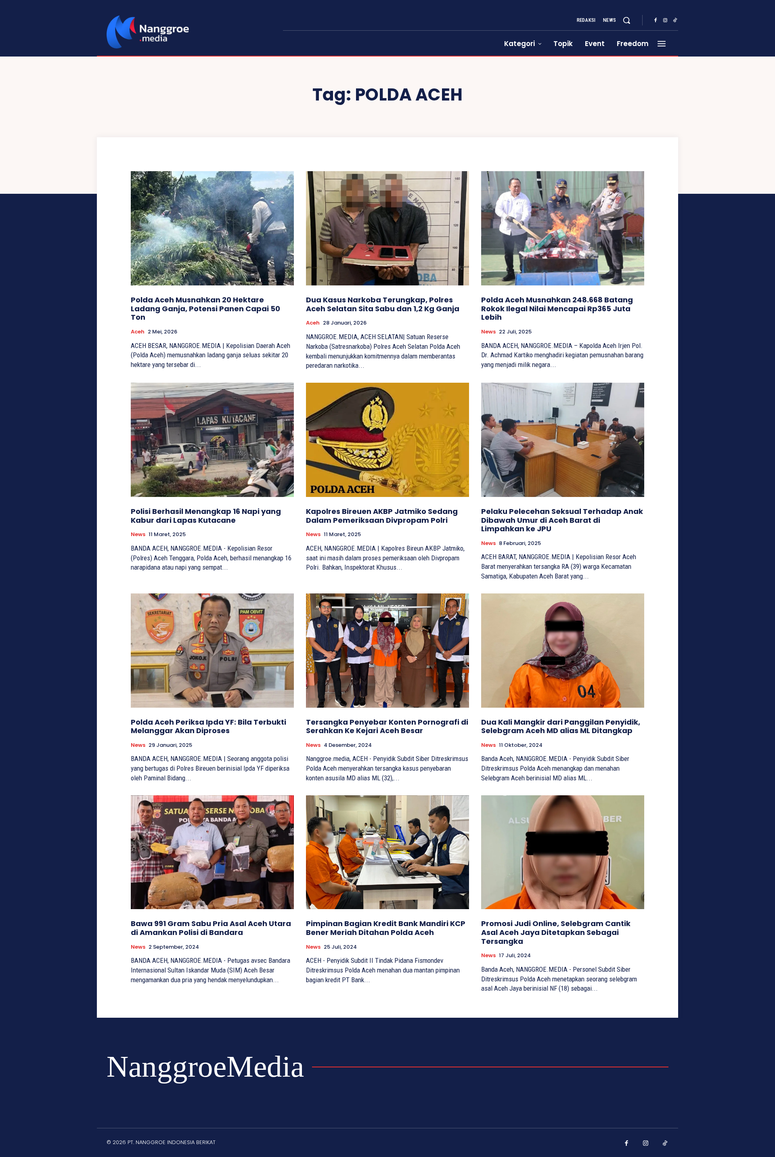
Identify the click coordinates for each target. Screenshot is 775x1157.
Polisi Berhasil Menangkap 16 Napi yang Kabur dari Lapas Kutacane (206, 515)
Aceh (138, 332)
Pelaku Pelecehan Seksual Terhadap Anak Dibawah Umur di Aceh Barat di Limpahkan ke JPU (562, 520)
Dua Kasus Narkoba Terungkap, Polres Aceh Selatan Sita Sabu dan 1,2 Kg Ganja (382, 304)
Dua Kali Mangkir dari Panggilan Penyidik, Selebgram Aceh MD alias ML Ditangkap (560, 726)
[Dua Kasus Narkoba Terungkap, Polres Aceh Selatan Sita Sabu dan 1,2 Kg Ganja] (387, 228)
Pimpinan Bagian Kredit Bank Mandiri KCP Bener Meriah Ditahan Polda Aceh (385, 927)
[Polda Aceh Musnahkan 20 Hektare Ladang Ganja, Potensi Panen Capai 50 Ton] (212, 228)
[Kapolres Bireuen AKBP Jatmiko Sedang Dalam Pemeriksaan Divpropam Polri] (387, 440)
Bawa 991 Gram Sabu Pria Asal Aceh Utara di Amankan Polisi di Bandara (211, 927)
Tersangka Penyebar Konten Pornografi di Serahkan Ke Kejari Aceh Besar (387, 726)
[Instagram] (665, 20)
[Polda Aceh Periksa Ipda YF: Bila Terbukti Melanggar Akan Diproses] (212, 650)
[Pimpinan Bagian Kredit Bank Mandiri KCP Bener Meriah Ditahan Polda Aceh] (387, 852)
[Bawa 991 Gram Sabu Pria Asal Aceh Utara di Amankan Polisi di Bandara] (212, 852)
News (488, 332)
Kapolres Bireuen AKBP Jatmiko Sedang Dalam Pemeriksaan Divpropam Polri (382, 515)
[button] (626, 20)
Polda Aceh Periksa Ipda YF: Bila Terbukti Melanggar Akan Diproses (208, 726)
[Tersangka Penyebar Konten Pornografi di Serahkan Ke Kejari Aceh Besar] (387, 650)
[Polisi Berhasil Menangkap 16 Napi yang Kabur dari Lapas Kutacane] (212, 440)
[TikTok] (675, 20)
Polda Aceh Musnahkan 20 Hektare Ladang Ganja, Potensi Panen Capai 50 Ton (205, 308)
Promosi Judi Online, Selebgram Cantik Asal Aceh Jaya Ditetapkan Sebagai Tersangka (555, 932)
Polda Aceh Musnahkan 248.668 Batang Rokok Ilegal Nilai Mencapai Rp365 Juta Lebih (557, 308)
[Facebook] (655, 20)
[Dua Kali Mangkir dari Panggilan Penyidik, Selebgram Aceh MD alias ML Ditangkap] (562, 650)
